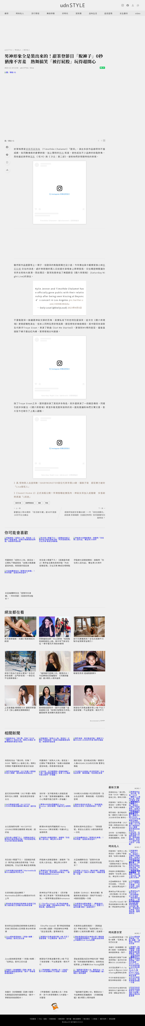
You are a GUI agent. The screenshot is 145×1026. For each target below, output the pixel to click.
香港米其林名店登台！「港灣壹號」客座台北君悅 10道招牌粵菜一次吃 (88, 829)
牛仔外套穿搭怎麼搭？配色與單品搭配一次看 (118, 978)
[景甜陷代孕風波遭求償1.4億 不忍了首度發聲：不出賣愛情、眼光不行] (55, 946)
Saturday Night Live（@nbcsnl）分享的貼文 (59, 395)
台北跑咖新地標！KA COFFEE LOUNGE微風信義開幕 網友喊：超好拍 (20, 829)
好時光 (65, 13)
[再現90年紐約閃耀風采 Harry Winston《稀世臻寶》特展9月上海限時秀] (55, 814)
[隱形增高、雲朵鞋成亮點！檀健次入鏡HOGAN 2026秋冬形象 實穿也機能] (89, 747)
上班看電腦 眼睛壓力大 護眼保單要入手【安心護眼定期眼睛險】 (20, 708)
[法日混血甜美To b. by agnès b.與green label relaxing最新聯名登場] (134, 970)
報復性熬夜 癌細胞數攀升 (84, 673)
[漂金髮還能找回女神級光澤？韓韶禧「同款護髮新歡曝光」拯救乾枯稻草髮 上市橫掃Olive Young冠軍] (89, 946)
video (137, 13)
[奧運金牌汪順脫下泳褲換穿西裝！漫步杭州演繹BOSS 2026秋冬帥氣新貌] (134, 960)
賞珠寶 (79, 13)
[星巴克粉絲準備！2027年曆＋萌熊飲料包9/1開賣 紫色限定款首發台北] (20, 781)
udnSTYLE (9, 50)
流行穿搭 (35, 13)
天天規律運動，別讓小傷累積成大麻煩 (20, 640)
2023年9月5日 (75, 307)
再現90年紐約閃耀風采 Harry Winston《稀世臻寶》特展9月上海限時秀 (54, 829)
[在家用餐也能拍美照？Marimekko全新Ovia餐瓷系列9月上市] (20, 880)
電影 (39, 503)
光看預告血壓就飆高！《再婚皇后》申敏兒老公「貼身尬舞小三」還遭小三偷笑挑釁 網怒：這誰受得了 (89, 930)
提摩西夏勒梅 (29, 503)
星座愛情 (108, 13)
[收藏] (7, 162)
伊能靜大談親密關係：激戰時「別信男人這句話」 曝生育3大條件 (89, 561)
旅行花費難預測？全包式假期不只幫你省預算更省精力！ (88, 640)
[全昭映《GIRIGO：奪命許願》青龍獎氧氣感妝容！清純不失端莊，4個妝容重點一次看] (89, 880)
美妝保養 (51, 13)
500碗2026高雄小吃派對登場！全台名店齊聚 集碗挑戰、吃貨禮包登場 (89, 796)
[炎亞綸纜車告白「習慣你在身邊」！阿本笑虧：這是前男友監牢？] (20, 580)
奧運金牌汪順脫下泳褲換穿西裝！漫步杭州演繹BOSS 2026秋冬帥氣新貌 (118, 961)
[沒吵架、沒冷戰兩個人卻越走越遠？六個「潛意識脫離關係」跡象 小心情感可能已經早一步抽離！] (55, 781)
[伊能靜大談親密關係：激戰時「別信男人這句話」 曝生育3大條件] (89, 547)
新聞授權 (52, 1019)
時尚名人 (20, 13)
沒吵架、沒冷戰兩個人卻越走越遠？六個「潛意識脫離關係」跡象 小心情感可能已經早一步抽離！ (54, 796)
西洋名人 (27, 50)
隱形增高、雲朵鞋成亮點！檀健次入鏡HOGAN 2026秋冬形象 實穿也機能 (89, 763)
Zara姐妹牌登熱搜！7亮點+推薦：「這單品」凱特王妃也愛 (20, 960)
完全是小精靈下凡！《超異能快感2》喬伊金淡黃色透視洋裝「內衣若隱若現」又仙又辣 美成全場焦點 (54, 562)
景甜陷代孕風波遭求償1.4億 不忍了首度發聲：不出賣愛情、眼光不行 (89, 708)
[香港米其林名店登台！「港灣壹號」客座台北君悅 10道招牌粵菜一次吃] (89, 814)
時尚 (46, 503)
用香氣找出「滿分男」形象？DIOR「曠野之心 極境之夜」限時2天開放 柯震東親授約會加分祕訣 (20, 763)
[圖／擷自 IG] (55, 104)
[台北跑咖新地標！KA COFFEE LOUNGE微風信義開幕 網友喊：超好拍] (20, 814)
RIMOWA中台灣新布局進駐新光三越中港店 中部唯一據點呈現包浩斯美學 (118, 991)
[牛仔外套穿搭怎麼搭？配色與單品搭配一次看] (134, 980)
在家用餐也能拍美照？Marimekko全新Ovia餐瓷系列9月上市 (20, 895)
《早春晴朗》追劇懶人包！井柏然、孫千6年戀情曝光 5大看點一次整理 (53, 994)
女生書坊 (124, 13)
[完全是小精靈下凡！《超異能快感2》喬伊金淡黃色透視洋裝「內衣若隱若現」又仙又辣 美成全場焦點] (55, 547)
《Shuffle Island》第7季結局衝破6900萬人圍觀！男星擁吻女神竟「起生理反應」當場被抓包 (54, 928)
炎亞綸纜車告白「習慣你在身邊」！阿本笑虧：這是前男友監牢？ (19, 596)
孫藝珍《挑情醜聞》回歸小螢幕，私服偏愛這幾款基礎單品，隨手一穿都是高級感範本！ (20, 994)
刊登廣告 (33, 1019)
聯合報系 (87, 1019)
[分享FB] (7, 147)
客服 (45, 1019)
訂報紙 (95, 1019)
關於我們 (103, 1019)
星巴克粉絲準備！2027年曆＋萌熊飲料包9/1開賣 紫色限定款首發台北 (20, 796)
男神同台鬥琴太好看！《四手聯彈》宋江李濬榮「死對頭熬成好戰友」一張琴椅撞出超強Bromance (54, 895)
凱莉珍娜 (18, 503)
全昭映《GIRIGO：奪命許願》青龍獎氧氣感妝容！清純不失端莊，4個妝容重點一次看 (89, 895)
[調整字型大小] (7, 169)
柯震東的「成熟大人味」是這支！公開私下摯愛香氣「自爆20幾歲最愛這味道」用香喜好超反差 (20, 562)
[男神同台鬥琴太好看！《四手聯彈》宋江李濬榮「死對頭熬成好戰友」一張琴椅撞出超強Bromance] (55, 880)
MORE (137, 788)
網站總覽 (112, 1019)
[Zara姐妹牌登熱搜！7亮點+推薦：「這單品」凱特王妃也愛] (20, 946)
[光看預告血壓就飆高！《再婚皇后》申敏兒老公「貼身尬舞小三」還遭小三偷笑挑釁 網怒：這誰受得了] (89, 913)
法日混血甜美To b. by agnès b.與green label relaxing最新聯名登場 (118, 970)
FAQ (40, 1019)
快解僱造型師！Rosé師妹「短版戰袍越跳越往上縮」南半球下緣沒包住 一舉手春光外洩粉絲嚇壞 (54, 641)
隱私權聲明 (77, 1019)
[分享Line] (7, 154)
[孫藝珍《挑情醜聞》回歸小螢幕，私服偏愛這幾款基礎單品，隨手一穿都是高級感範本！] (20, 979)
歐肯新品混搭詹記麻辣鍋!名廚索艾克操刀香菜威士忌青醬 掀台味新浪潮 (20, 928)
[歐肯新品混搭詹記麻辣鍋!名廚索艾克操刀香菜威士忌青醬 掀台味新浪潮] (20, 913)
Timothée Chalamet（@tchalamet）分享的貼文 (59, 220)
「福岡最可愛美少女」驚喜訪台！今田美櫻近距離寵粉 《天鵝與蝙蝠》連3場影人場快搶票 (54, 675)
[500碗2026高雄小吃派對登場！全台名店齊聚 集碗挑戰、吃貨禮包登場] (89, 781)
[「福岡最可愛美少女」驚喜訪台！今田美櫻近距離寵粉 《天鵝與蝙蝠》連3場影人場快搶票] (89, 979)
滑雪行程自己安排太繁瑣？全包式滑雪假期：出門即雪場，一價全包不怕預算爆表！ (20, 675)
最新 (7, 13)
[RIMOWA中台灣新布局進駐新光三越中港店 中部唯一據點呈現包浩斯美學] (134, 990)
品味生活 (93, 13)
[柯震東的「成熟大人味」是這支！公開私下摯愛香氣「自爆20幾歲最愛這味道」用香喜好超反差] (20, 547)
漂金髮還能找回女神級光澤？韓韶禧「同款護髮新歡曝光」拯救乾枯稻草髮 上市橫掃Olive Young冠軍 (89, 961)
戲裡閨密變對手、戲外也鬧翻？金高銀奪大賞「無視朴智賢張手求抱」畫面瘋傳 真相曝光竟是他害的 (54, 710)
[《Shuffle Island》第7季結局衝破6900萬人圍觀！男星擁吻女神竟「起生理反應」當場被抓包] (55, 913)
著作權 (68, 1019)
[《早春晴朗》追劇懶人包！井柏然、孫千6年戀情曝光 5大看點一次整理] (55, 979)
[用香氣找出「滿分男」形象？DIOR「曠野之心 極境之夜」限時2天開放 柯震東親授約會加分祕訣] (20, 747)
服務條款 (61, 1019)
